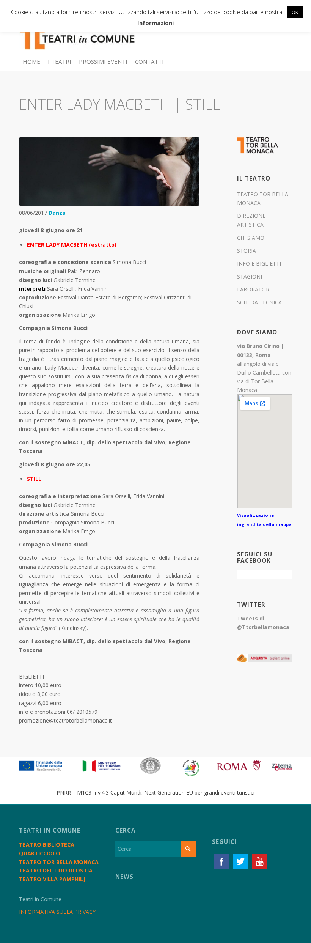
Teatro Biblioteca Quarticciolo (46, 849)
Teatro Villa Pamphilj (52, 879)
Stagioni (249, 276)
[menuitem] (31, 61)
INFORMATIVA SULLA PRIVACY (57, 911)
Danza (57, 212)
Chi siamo (250, 237)
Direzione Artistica (251, 220)
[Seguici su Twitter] (240, 861)
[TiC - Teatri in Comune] (77, 34)
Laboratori (254, 289)
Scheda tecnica (259, 302)
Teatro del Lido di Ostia (56, 870)
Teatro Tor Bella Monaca (262, 198)
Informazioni (155, 23)
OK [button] (295, 12)
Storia (246, 250)
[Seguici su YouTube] (259, 861)
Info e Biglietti (259, 263)
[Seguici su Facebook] (221, 861)
